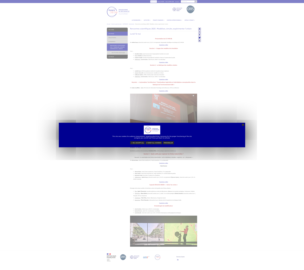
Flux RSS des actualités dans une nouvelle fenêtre (199, 32)
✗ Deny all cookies (153, 143)
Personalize (168, 143)
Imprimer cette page (199, 29)
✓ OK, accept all (137, 143)
